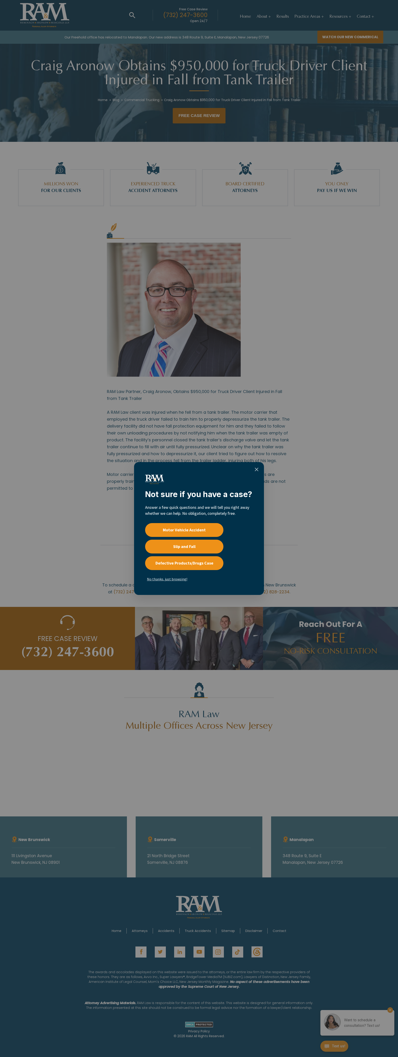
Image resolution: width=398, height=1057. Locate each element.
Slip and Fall (184, 546)
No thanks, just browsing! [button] (167, 579)
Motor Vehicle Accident (184, 530)
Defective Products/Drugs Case (184, 563)
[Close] (257, 469)
